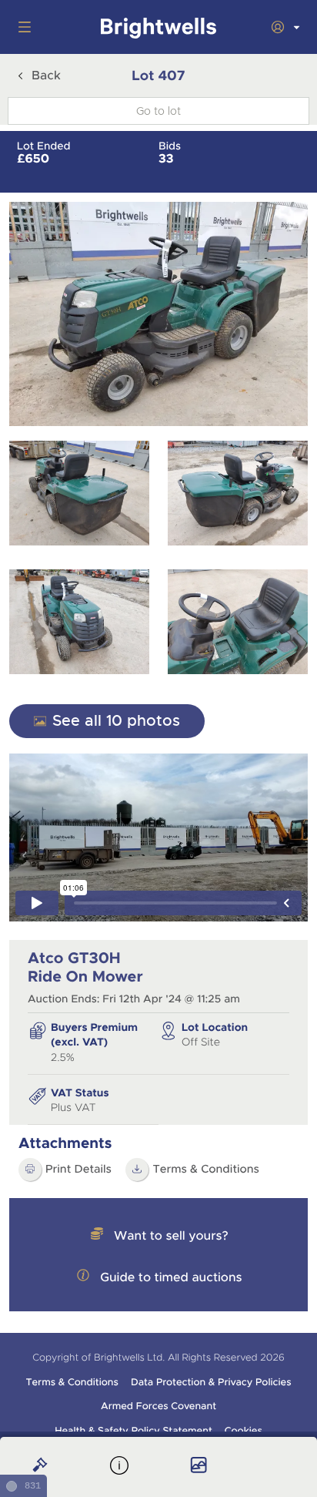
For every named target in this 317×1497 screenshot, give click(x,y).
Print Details (78, 1169)
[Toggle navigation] (21, 27)
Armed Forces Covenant (158, 1406)
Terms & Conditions (205, 1169)
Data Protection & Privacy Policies (211, 1382)
